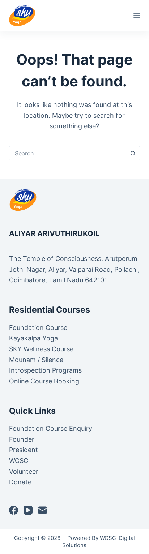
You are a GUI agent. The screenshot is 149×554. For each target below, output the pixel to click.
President (24, 450)
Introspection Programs (45, 370)
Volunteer (23, 471)
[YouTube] (28, 510)
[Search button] (133, 153)
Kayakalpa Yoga (33, 338)
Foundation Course (38, 327)
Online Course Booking (44, 381)
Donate (20, 482)
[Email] (42, 510)
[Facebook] (13, 510)
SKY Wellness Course (41, 349)
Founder (21, 439)
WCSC (19, 460)
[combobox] (67, 153)
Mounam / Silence (36, 360)
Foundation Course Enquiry (50, 428)
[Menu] (136, 15)
